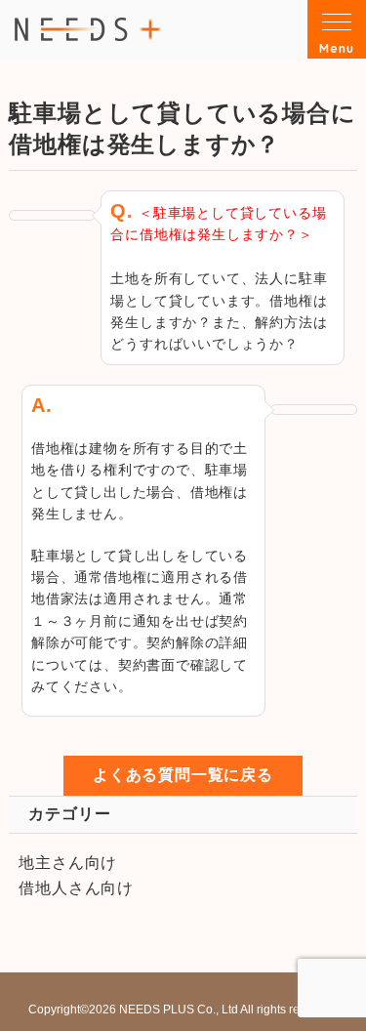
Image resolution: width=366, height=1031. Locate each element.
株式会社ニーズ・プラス (88, 29)
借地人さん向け (76, 888)
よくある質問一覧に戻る (183, 774)
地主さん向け (68, 862)
